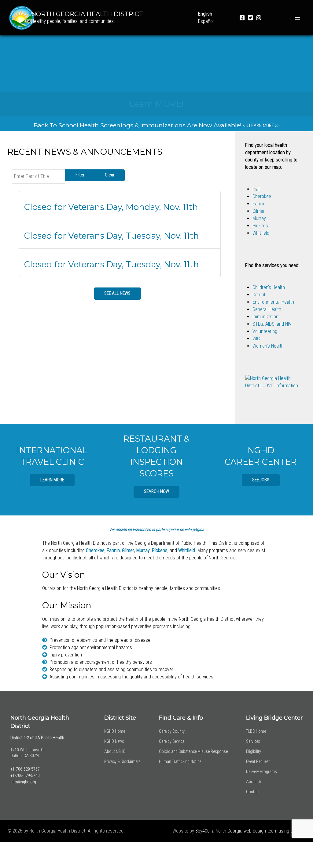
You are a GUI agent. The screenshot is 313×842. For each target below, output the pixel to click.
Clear (109, 175)
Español (206, 21)
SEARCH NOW (156, 491)
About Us (254, 781)
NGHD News (114, 741)
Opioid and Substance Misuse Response (193, 751)
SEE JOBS (260, 479)
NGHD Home (114, 731)
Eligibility (253, 751)
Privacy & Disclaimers (122, 761)
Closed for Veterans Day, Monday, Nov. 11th (111, 207)
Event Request (258, 761)
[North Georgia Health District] (18, 17)
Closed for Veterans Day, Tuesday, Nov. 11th (111, 236)
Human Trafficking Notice (180, 761)
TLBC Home (256, 731)
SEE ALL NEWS (117, 293)
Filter (79, 175)
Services (253, 741)
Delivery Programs (261, 771)
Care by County (172, 731)
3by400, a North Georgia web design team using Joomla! (250, 831)
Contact (253, 791)
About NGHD (115, 751)
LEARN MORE (52, 479)
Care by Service (171, 741)
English (205, 14)
